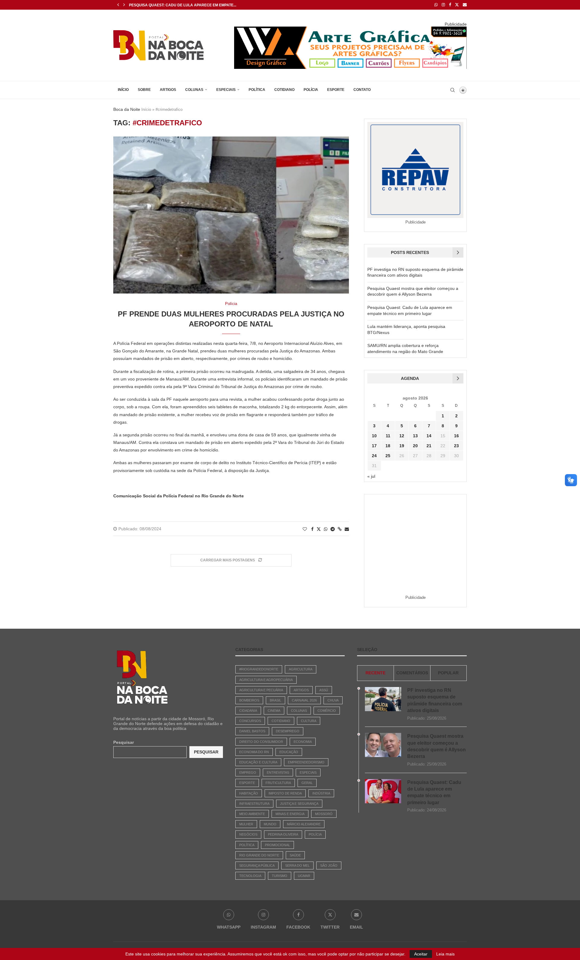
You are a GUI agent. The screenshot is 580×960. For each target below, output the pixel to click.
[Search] (453, 90)
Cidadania (248, 710)
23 (456, 445)
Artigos (168, 90)
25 (387, 455)
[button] (118, 5)
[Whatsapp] (436, 5)
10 (374, 435)
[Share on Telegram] (332, 529)
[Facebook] (450, 5)
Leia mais (445, 954)
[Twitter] (457, 5)
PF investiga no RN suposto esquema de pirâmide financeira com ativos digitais (434, 700)
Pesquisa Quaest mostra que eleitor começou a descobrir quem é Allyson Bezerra (436, 746)
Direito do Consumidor (261, 741)
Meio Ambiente (252, 814)
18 (387, 445)
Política (257, 90)
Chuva (333, 700)
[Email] (465, 5)
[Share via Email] (347, 529)
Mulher (246, 824)
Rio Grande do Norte (259, 855)
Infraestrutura (254, 803)
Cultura (308, 721)
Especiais (226, 90)
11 (388, 435)
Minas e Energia (290, 814)
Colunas (194, 90)
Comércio (326, 710)
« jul (371, 476)
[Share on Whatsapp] (325, 529)
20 (415, 445)
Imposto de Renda (285, 793)
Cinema (274, 710)
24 (374, 455)
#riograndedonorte (258, 669)
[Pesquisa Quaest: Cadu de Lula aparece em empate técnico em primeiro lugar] (383, 791)
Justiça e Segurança (299, 803)
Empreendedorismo (306, 762)
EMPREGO (247, 772)
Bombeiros (249, 700)
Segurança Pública (257, 865)
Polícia (311, 90)
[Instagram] (443, 5)
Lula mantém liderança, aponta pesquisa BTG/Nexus (183, 5)
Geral (307, 783)
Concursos (250, 721)
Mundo (270, 824)
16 (456, 435)
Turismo (279, 876)
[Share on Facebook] (312, 529)
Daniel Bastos (252, 731)
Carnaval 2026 (304, 700)
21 (429, 445)
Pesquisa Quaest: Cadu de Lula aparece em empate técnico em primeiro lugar (434, 792)
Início (123, 90)
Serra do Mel (297, 865)
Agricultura (300, 669)
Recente (375, 672)
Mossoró (324, 814)
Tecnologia (250, 876)
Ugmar (304, 876)
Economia (303, 741)
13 (415, 435)
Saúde (295, 855)
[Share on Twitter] (319, 528)
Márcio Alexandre (304, 824)
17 (374, 445)
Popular (448, 672)
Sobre (144, 90)
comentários (412, 672)
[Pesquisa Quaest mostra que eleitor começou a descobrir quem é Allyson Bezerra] (383, 745)
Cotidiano (284, 90)
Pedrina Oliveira (283, 834)
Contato (362, 90)
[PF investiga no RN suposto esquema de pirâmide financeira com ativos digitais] (383, 699)
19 (401, 445)
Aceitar (420, 954)
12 (401, 435)
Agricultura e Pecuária (261, 690)
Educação (288, 752)
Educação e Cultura (258, 762)
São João (328, 865)
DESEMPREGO (287, 731)
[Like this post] (305, 529)
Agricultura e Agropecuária (266, 680)
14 (429, 435)
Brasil (275, 700)
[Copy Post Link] (340, 529)
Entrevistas (278, 772)
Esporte (335, 90)
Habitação (248, 793)
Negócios (248, 834)
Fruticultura (278, 783)
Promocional (277, 845)
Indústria (321, 793)
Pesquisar (123, 742)
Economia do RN (254, 752)
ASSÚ (323, 690)
